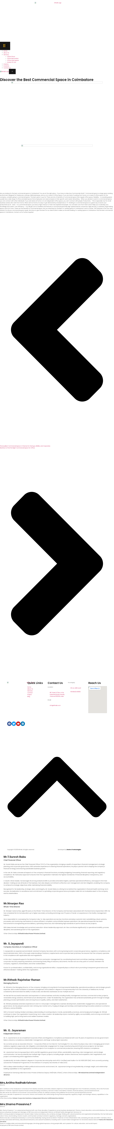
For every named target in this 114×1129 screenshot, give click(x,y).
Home (5, 51)
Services (6, 55)
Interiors (6, 64)
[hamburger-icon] (5, 46)
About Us (6, 53)
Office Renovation (13, 58)
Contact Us (7, 68)
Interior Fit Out (11, 62)
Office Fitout (11, 56)
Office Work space (13, 60)
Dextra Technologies (73, 849)
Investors (6, 66)
